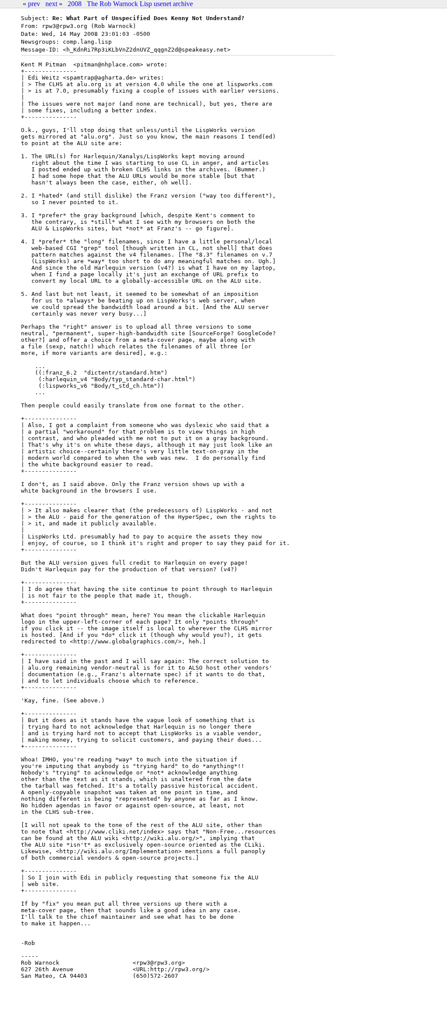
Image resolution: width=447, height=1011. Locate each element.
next (51, 3)
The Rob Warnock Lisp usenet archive (140, 3)
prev (34, 3)
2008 (75, 3)
